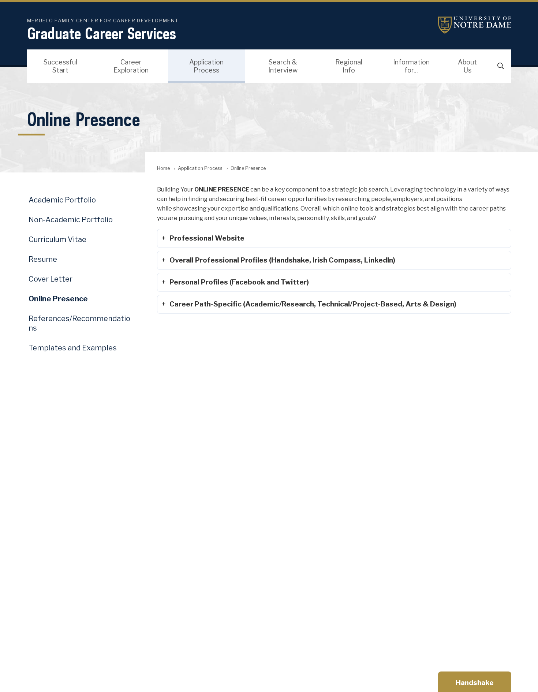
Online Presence (58, 298)
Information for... (411, 66)
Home (163, 168)
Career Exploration (131, 66)
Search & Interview (283, 66)
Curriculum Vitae (57, 239)
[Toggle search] (500, 66)
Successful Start (60, 66)
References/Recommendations (79, 323)
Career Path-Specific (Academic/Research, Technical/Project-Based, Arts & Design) (312, 304)
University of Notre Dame (474, 25)
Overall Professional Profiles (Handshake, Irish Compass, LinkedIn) (282, 260)
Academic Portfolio (62, 200)
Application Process (206, 66)
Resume (43, 259)
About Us (467, 66)
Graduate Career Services (101, 33)
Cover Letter (50, 279)
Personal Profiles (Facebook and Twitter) (239, 282)
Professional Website (206, 238)
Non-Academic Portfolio (71, 219)
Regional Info (348, 66)
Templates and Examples (73, 347)
